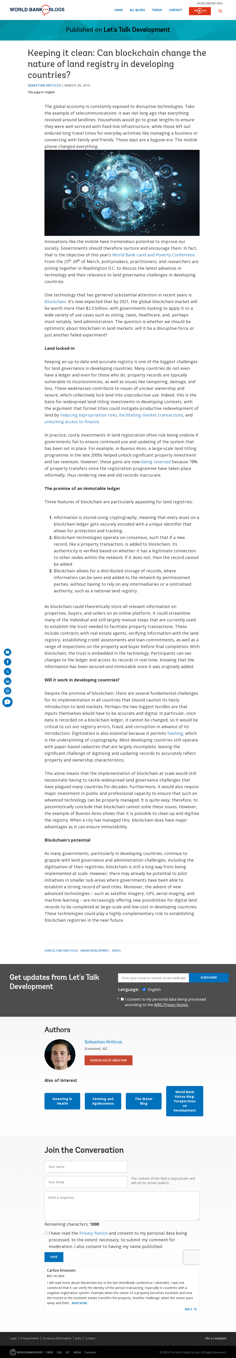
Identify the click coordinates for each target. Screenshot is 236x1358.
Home (119, 10)
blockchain (55, 301)
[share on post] (7, 671)
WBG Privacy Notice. (171, 1004)
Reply (188, 1309)
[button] (220, 11)
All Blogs (137, 10)
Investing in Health (62, 1101)
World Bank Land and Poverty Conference (153, 255)
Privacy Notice (93, 1233)
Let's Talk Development (137, 30)
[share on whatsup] (7, 691)
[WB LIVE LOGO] (200, 11)
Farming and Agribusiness (103, 1101)
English (50, 92)
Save (54, 1257)
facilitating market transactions (151, 415)
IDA (59, 1352)
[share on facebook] (7, 662)
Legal (13, 1338)
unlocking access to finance (71, 421)
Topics (157, 10)
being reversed (156, 461)
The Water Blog (144, 1101)
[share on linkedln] (7, 681)
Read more (79, 1303)
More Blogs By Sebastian (108, 1060)
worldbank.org (210, 3)
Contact (175, 10)
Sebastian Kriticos (44, 85)
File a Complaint (215, 1338)
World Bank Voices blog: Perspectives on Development (185, 1101)
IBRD (50, 1352)
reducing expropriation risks (88, 415)
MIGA (77, 1352)
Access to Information (57, 1338)
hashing (175, 733)
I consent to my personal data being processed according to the (165, 1002)
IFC (67, 1352)
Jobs (78, 1338)
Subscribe (209, 977)
